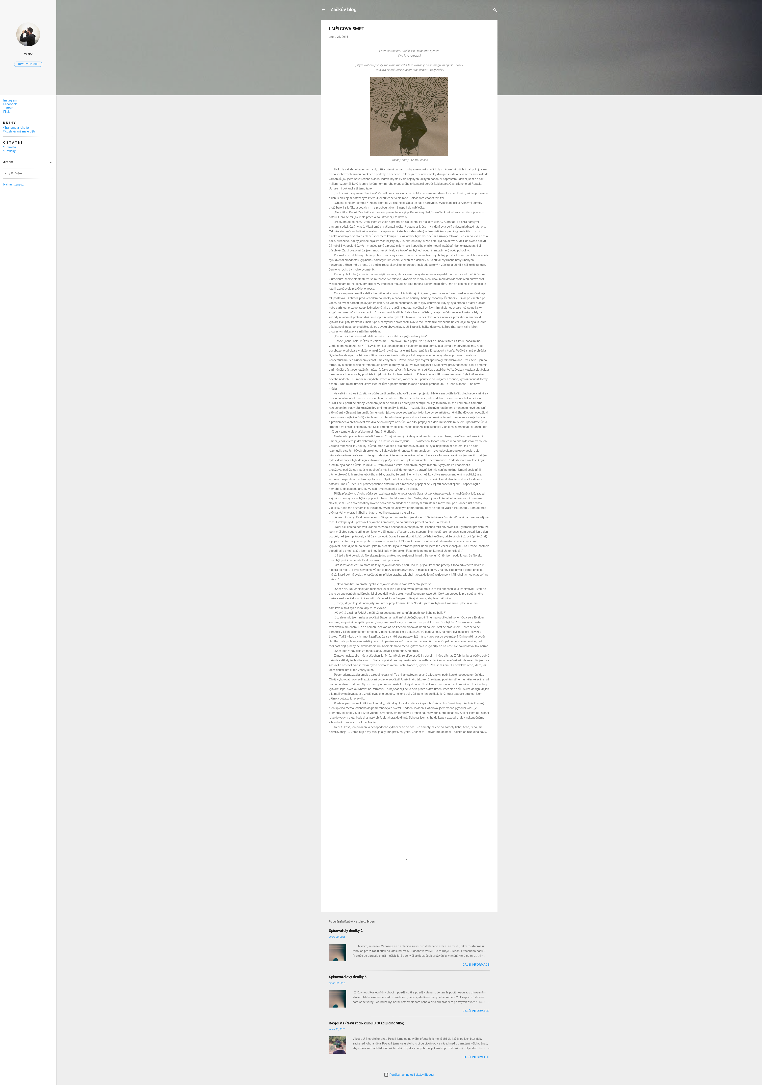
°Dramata (9, 147)
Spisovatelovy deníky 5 (348, 977)
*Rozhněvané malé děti (19, 131)
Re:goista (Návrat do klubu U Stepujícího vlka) (366, 1023)
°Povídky (9, 151)
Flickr (7, 112)
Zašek (28, 54)
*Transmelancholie (16, 127)
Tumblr (8, 108)
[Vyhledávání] (495, 11)
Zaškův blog (343, 9)
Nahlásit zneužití (14, 184)
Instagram (10, 100)
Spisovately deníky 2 (346, 930)
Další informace (476, 964)
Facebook (10, 104)
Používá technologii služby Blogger (411, 1074)
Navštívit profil (28, 64)
